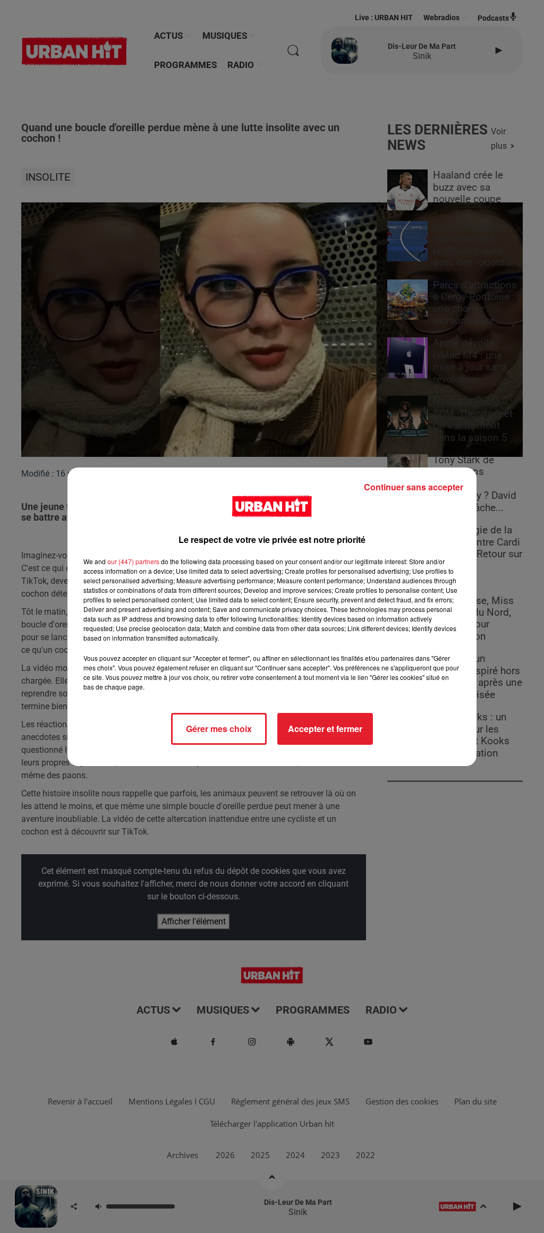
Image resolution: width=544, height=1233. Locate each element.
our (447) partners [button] (133, 561)
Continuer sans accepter (413, 487)
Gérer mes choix (219, 728)
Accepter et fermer (325, 728)
